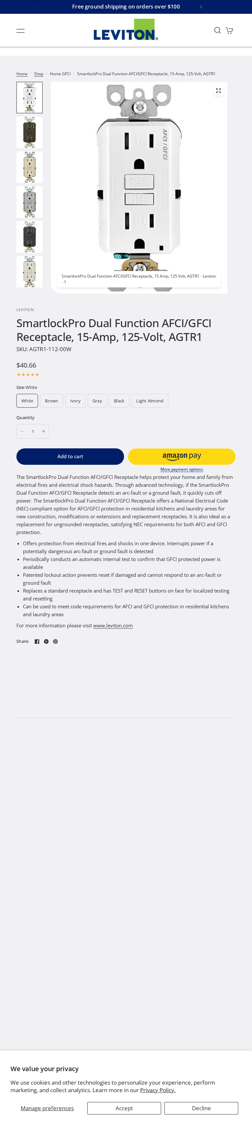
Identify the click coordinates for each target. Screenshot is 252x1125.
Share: (22, 641)
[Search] (217, 30)
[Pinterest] (55, 641)
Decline (201, 1108)
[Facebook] (37, 641)
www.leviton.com (113, 625)
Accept (124, 1108)
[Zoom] (218, 91)
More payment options (181, 469)
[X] (46, 641)
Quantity (25, 417)
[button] (182, 456)
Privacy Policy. (158, 1090)
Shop (38, 74)
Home (22, 74)
